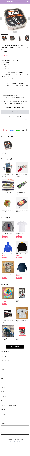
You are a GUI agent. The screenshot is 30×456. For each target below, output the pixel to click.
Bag (2, 374)
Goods (3, 383)
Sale (2, 432)
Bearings (3, 414)
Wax (2, 418)
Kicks (2, 378)
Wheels (3, 410)
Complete (4, 423)
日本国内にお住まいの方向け (15, 116)
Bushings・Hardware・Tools (8, 405)
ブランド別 (3, 356)
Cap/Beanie (4, 369)
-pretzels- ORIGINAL (7, 360)
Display (3, 387)
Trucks (3, 401)
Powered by (13, 441)
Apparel (3, 365)
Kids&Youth (4, 427)
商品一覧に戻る (15, 347)
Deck (2, 392)
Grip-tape (4, 396)
